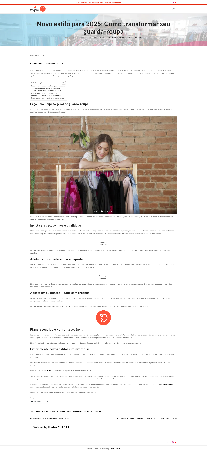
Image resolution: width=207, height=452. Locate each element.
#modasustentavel (81, 411)
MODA (64, 63)
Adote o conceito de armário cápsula (46, 91)
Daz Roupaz (135, 217)
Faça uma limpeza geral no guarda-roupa (48, 86)
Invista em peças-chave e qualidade (45, 88)
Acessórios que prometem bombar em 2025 (52, 418)
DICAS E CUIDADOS (52, 63)
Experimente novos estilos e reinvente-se (47, 98)
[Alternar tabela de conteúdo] (62, 83)
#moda (52, 411)
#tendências (96, 411)
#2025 (38, 411)
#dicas (45, 411)
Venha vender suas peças (111, 2)
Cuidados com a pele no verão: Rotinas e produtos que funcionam (145, 418)
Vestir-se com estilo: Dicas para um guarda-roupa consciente (69, 371)
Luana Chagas (37, 63)
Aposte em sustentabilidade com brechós (47, 93)
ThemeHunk (115, 449)
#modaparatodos (64, 411)
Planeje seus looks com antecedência (46, 96)
